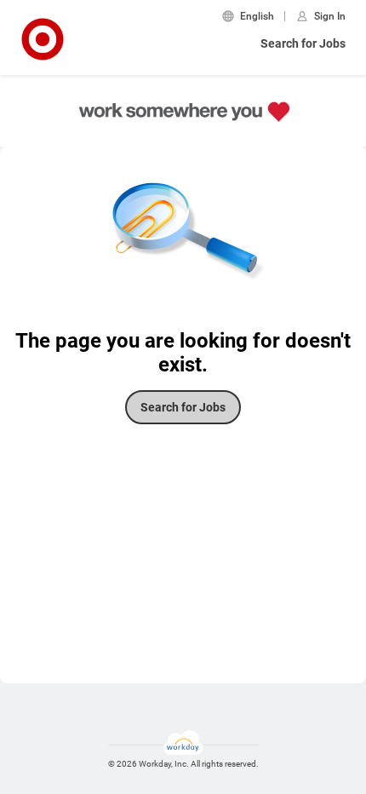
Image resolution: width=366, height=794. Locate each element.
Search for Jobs (303, 43)
